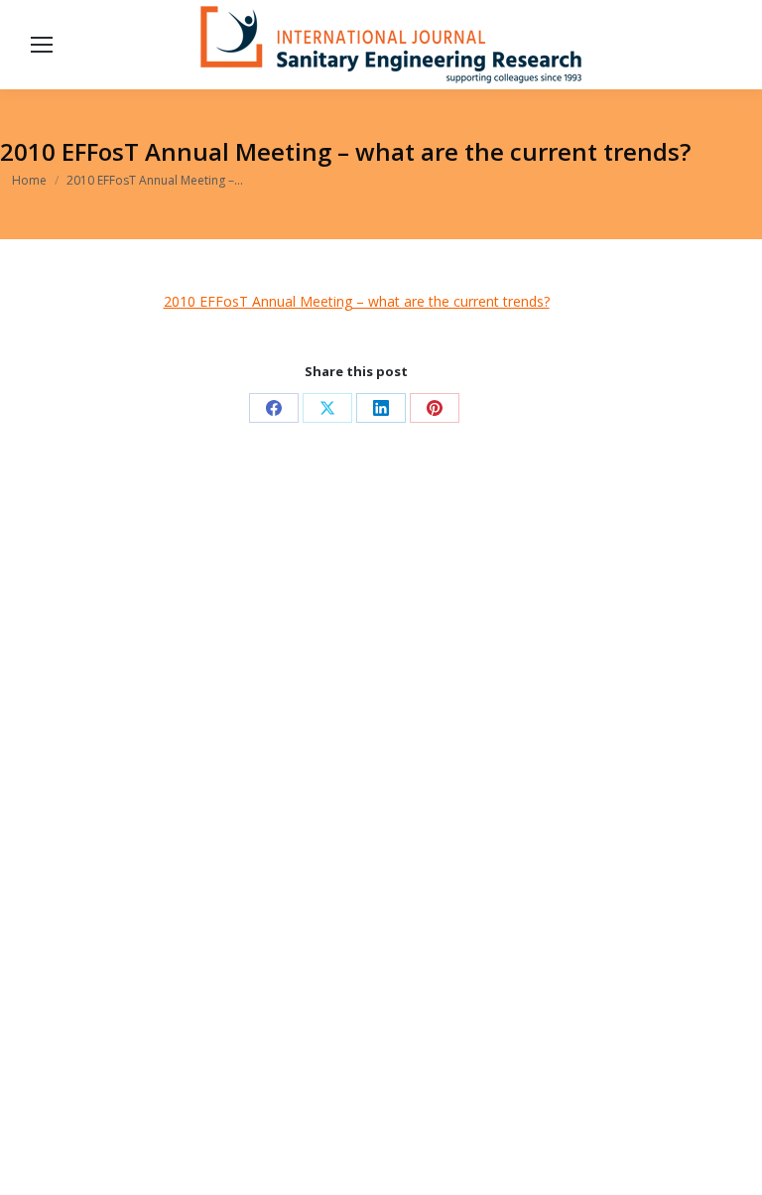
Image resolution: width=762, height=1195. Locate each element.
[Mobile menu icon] (42, 45)
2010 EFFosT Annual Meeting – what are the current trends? (357, 301)
